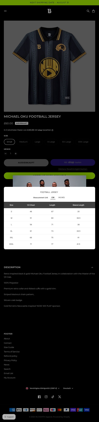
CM (52, 197)
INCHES (61, 197)
